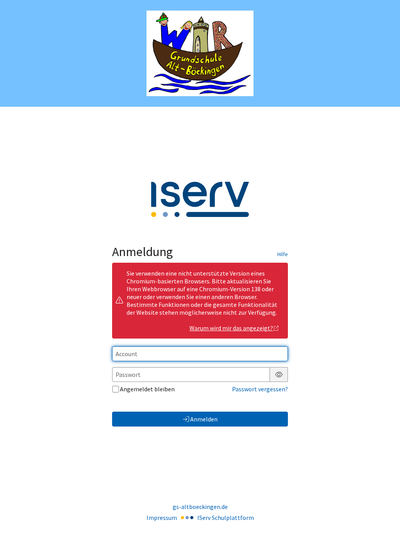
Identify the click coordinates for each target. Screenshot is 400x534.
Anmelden (204, 419)
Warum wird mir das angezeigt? (231, 328)
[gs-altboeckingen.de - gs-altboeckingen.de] (200, 53)
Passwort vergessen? (260, 389)
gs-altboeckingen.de (200, 507)
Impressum (161, 517)
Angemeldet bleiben (147, 389)
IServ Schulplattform (225, 517)
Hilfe (282, 254)
